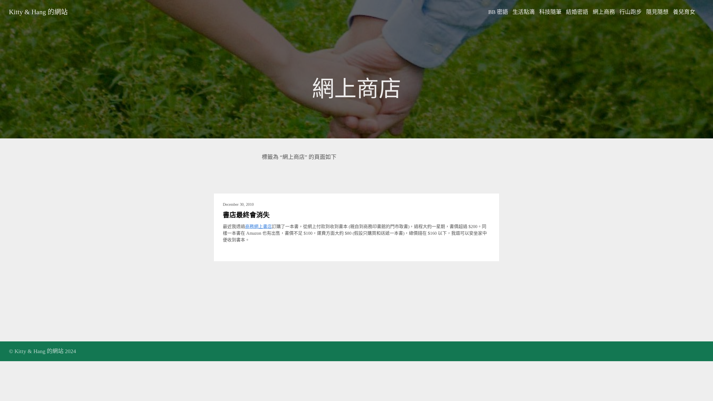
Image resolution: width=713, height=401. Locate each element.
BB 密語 (498, 12)
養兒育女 (684, 12)
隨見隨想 (657, 12)
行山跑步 (630, 12)
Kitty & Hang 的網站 (38, 12)
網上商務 (604, 12)
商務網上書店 (258, 226)
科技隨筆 (550, 12)
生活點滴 (523, 12)
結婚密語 (577, 12)
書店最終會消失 (246, 215)
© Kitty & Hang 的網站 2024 (42, 351)
